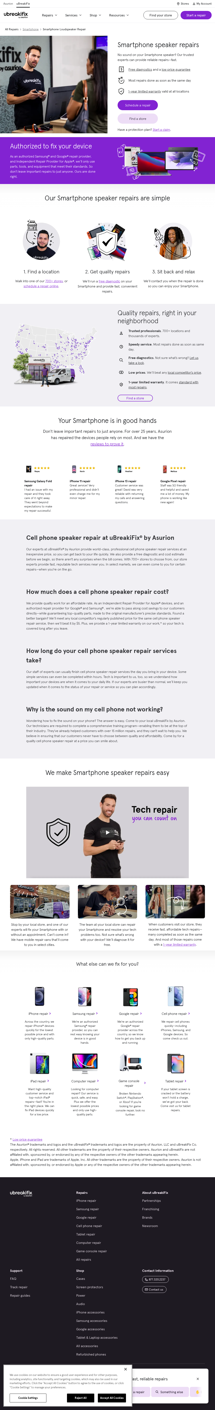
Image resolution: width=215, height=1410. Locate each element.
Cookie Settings (28, 1398)
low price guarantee (176, 69)
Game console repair (129, 1083)
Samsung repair (83, 1013)
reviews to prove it (106, 444)
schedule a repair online (41, 286)
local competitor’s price (184, 372)
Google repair (129, 1013)
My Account (204, 3)
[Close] (125, 1369)
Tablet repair (174, 1081)
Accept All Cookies (112, 1398)
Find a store (135, 398)
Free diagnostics (140, 69)
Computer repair (83, 1081)
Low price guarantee (27, 1139)
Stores (185, 3)
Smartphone (31, 29)
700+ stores (54, 281)
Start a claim (161, 129)
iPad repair (38, 1081)
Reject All (80, 1398)
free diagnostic (109, 281)
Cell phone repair (174, 1013)
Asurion (8, 3)
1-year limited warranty (144, 91)
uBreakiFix (23, 3)
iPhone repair (38, 1013)
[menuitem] (50, 15)
